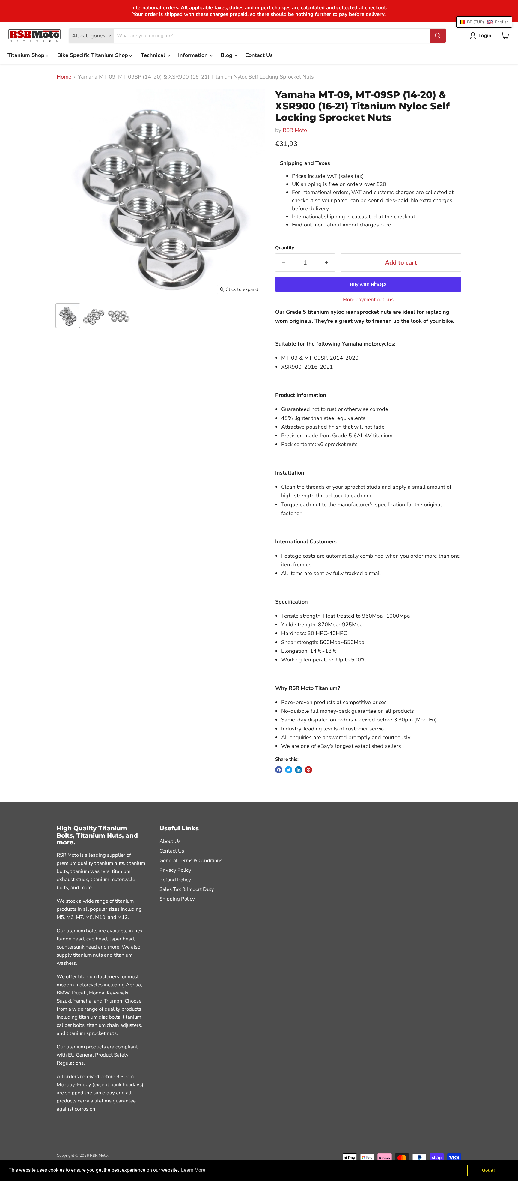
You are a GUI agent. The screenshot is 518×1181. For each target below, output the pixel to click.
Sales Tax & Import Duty (186, 889)
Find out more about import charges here (341, 224)
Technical (154, 55)
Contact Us (259, 55)
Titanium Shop (26, 55)
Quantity (284, 247)
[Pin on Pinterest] (308, 769)
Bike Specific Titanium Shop (93, 55)
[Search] (438, 36)
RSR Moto (295, 130)
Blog (227, 55)
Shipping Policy (177, 898)
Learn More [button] (193, 1170)
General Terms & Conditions (190, 860)
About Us (169, 841)
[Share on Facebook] (278, 769)
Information (193, 55)
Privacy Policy (175, 870)
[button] (484, 22)
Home (64, 77)
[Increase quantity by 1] (326, 262)
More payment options (368, 299)
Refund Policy (175, 879)
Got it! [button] (488, 1170)
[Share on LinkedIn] (298, 769)
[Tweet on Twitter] (288, 769)
